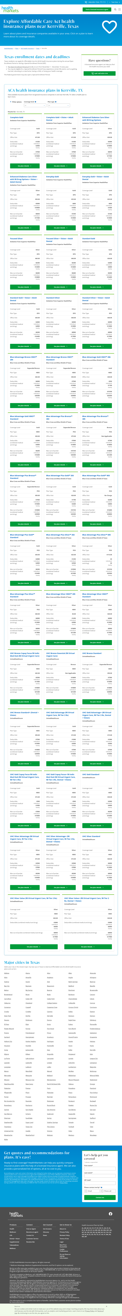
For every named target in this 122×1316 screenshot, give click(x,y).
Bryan (28, 995)
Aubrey (6, 982)
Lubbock (28, 1067)
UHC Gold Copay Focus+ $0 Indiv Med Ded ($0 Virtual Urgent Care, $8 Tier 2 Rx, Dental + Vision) (60, 777)
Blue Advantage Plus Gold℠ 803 (96, 475)
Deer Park (7, 1016)
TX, (97, 1234)
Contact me (100, 1197)
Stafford (92, 1118)
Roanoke (29, 1101)
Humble (28, 1046)
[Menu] (119, 9)
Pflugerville (8, 1093)
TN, (95, 1234)
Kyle (91, 1054)
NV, (102, 1232)
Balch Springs (73, 982)
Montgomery (51, 1080)
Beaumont (50, 986)
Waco (92, 1131)
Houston (7, 1046)
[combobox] (35, 105)
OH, (107, 1232)
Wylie (6, 1139)
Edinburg (93, 1020)
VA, (102, 1234)
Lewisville (29, 1063)
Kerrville (92, 1050)
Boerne (49, 990)
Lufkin (49, 1067)
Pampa (28, 1088)
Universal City (8, 1131)
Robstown (50, 1101)
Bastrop (92, 982)
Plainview (50, 1093)
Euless (71, 1024)
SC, (90, 1234)
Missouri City (30, 1080)
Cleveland (29, 1003)
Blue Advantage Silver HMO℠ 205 (60, 594)
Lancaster (50, 1058)
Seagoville (72, 1114)
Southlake (29, 1118)
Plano (70, 1093)
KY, (91, 1230)
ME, (99, 1230)
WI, (110, 1234)
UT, (100, 1234)
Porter (6, 1097)
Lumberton (72, 1067)
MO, (107, 1230)
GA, (105, 1228)
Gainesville (72, 1033)
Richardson (72, 1097)
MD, (96, 1230)
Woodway (93, 1135)
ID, (83, 1230)
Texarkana (7, 1127)
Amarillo (28, 977)
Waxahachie (8, 1135)
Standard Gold (88, 238)
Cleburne (7, 1003)
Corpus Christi (73, 1007)
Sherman (7, 1118)
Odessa (71, 1084)
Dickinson (29, 1020)
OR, (83, 1234)
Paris (48, 1088)
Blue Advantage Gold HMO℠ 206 (96, 357)
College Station (52, 1003)
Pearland (93, 1088)
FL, (103, 1228)
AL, (83, 1228)
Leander (7, 1063)
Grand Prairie (73, 1037)
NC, (86, 1232)
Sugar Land (29, 1122)
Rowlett (71, 1105)
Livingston (93, 1063)
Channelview (73, 999)
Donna (49, 1020)
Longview (7, 1067)
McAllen (71, 1071)
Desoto (6, 1020)
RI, (88, 1234)
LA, (94, 1230)
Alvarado (93, 973)
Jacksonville (29, 1050)
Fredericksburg (95, 1029)
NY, (105, 1232)
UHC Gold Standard (90, 774)
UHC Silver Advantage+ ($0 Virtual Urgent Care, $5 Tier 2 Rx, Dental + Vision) (60, 839)
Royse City (93, 1105)
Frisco (49, 1033)
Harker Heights (31, 1041)
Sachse (6, 1110)
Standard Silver (53, 298)
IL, (85, 1230)
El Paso (6, 1024)
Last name (88, 1173)
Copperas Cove (52, 1007)
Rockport (72, 1101)
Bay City (6, 986)
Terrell (92, 1122)
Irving (6, 1050)
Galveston (93, 1033)
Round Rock (51, 1105)
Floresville (93, 1024)
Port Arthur (94, 1093)
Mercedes (7, 1076)
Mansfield (29, 1071)
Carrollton (7, 999)
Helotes (92, 1041)
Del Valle (50, 1016)
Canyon (92, 995)
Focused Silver (16, 238)
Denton (92, 1016)
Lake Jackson (30, 1058)
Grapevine (93, 1037)
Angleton (50, 977)
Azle (48, 982)
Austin (28, 982)
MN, (104, 1230)
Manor (6, 1071)
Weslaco (71, 1135)
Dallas (71, 1012)
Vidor (70, 1131)
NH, (94, 1232)
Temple (71, 1122)
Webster (50, 1135)
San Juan (93, 1110)
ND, (88, 1232)
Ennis (49, 1024)
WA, (107, 1234)
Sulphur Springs (52, 1122)
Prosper (28, 1097)
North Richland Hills (53, 1084)
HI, (108, 1228)
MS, (111, 1230)
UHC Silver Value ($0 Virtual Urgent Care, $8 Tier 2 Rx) (33, 898)
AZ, (88, 1228)
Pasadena (72, 1088)
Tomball (71, 1127)
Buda (49, 995)
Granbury (50, 1037)
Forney (28, 1029)
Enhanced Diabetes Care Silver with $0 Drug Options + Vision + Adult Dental (23, 179)
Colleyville (72, 1003)
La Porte (7, 1058)
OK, (110, 1232)
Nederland (93, 1080)
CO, (93, 1228)
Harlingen (50, 1041)
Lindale (49, 1063)
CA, (90, 1228)
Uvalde (28, 1131)
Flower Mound (9, 1029)
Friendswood (30, 1033)
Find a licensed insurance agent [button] (97, 9)
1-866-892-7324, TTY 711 (97, 2)
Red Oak (50, 1097)
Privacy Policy (64, 1183)
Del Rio (28, 1016)
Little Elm (72, 1063)
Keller (70, 1050)
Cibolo (92, 999)
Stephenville (8, 1122)
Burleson (72, 995)
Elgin (27, 1024)
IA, (110, 1228)
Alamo (28, 973)
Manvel (49, 1071)
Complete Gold (16, 117)
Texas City (29, 1127)
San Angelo (29, 1110)
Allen (70, 973)
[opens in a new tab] (110, 1215)
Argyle (71, 977)
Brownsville (94, 990)
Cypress (49, 1012)
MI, (102, 1230)
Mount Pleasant (74, 1080)
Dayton (92, 1012)
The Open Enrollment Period (17, 67)
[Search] (115, 9)
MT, (83, 1232)
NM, (99, 1232)
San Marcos (8, 1114)
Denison (71, 1016)
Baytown (28, 986)
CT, (95, 1228)
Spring (49, 1118)
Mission (6, 1080)
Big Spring (29, 990)
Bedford (71, 986)
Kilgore (6, 1054)
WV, (83, 1237)
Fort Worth (72, 1029)
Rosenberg (8, 1105)
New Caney (29, 1084)
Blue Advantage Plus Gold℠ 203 (60, 475)
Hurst (70, 1046)
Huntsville (50, 1046)
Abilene (6, 973)
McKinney (93, 1071)
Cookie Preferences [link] (64, 1250)
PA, (85, 1234)
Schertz (28, 1114)
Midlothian (72, 1076)
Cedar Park (50, 999)
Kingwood (72, 1054)
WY (86, 1237)
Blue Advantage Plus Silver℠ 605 (96, 535)
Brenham (72, 990)
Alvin (5, 977)
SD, (92, 1234)
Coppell (28, 1007)
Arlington (93, 977)
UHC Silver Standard (91, 836)
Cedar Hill (29, 999)
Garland (7, 1037)
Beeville (92, 986)
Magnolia (93, 1067)
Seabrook (50, 1114)
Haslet (71, 1041)
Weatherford (30, 1135)
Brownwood (8, 995)
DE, (100, 1228)
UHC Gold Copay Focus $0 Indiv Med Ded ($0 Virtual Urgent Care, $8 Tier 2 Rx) (24, 777)
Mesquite (29, 1076)
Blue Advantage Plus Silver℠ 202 (60, 535)
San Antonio (51, 1110)
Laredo (71, 1058)
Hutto (92, 1046)
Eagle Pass (72, 1020)
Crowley (28, 1012)
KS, (89, 1230)
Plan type (51, 102)
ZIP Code (87, 1180)
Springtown (72, 1118)
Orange (92, 1084)
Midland (50, 1076)
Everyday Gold (52, 176)
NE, (91, 1232)
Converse (7, 1007)
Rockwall (93, 1101)
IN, (87, 1230)
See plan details (23, 166)
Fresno (6, 1033)
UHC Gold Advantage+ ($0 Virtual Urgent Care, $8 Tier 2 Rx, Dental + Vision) (96, 715)
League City (94, 1058)
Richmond (93, 1097)
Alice (48, 973)
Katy (48, 1050)
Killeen (28, 1054)
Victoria (49, 1131)
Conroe (92, 1003)
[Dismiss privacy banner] (106, 1306)
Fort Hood (50, 1029)
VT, (105, 1234)
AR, (85, 1228)
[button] (35, 102)
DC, (98, 1228)
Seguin (92, 1114)
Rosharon (29, 1105)
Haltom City (8, 1041)
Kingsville (50, 1054)
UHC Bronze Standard (91, 653)
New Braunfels (9, 1084)
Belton (6, 990)
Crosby (6, 1012)
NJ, (97, 1232)
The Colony (51, 1127)
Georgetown (30, 1037)
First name (88, 1166)
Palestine (7, 1088)
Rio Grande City (9, 1101)
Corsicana (93, 1007)
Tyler (91, 1127)
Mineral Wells (94, 1076)
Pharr (27, 1093)
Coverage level (29, 102)
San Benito (72, 1110)
